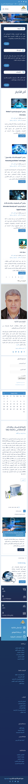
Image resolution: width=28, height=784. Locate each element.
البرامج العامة (18, 511)
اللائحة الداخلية (21, 656)
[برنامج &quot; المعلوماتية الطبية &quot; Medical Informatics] (15, 103)
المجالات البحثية (20, 652)
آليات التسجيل (21, 677)
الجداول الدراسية (22, 701)
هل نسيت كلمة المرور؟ (20, 382)
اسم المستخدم (22, 363)
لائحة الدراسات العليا (19, 674)
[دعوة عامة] (15, 244)
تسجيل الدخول (21, 4)
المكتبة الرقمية (21, 659)
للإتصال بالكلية (16, 627)
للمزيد (23, 480)
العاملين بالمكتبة (20, 754)
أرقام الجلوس (22, 705)
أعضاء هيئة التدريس (19, 740)
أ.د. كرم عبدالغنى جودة (21, 348)
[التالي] (9, 277)
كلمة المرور (23, 369)
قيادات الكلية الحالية (19, 648)
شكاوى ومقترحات (20, 654)
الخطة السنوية (21, 730)
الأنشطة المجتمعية (20, 732)
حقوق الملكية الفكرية (19, 761)
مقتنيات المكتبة (20, 757)
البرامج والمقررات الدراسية (18, 679)
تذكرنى (24, 375)
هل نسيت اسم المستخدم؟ (19, 384)
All (24, 511)
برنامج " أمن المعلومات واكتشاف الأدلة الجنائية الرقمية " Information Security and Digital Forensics (14, 206)
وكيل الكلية (21, 728)
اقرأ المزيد (22, 581)
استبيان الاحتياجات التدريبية (7, 4)
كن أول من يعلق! (13, 120)
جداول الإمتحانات (22, 703)
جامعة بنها (7, 778)
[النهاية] (6, 277)
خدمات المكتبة (21, 759)
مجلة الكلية (21, 683)
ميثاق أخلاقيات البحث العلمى (17, 681)
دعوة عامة (23, 252)
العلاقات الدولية (16, 637)
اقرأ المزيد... (22, 135)
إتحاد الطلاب (23, 712)
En (15, 4)
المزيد (6, 43)
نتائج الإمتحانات (22, 708)
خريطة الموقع (17, 632)
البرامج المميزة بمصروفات (19, 514)
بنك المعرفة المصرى (19, 763)
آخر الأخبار (20, 120)
